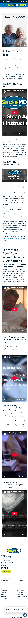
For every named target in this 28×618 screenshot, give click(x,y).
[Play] (4, 181)
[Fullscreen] (25, 181)
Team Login (19, 617)
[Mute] (22, 181)
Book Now (23, 5)
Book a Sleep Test (6, 571)
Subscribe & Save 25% (7, 1)
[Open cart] (26, 1)
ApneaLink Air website (8, 142)
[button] (14, 175)
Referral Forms (13, 617)
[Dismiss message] (5, 606)
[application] (14, 175)
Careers (7, 617)
